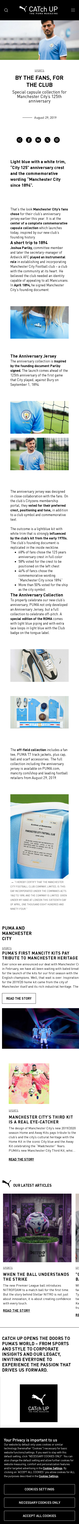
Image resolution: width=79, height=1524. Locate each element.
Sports (39, 70)
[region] (39, 1476)
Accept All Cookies (39, 1516)
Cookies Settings (39, 1489)
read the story (19, 998)
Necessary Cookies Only (39, 1502)
